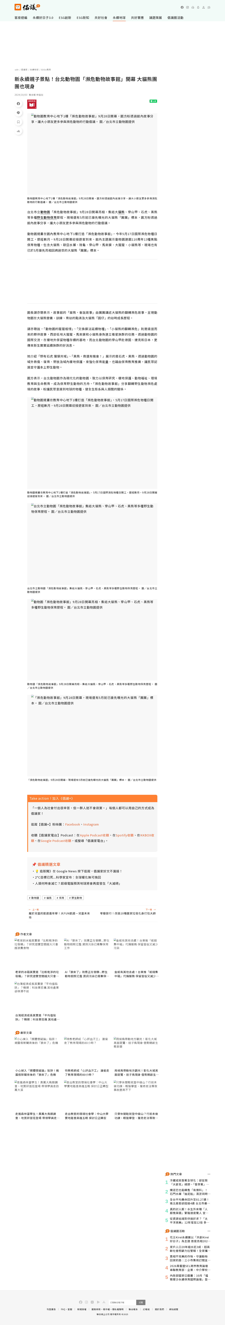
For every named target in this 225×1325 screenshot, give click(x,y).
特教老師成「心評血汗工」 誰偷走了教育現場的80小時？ (87, 1072)
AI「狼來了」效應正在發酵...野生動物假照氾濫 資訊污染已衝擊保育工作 (87, 974)
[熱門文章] (209, 1174)
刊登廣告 (51, 1309)
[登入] (203, 7)
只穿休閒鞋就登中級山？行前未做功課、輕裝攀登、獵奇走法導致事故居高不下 (136, 1116)
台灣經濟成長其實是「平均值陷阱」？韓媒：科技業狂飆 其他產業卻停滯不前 (37, 1017)
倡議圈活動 (175, 17)
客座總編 (21, 17)
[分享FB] (18, 103)
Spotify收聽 (125, 835)
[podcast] (192, 7)
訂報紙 (146, 1309)
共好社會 (101, 17)
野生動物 (77, 898)
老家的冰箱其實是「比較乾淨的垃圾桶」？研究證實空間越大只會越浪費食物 (37, 974)
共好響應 (137, 17)
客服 (70, 1309)
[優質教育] (31, 104)
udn (17, 70)
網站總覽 (173, 1309)
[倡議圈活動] (209, 1231)
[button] (208, 7)
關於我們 (159, 1309)
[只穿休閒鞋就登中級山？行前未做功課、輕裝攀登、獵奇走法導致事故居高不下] (137, 1095)
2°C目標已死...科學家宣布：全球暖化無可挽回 (68, 877)
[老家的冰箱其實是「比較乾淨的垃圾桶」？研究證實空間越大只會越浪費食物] (37, 953)
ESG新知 (83, 17)
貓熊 (49, 898)
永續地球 (119, 17)
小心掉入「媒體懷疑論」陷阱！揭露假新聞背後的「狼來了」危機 (37, 1072)
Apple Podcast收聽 (94, 835)
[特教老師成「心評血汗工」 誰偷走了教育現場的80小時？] (87, 1052)
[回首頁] (27, 7)
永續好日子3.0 (43, 17)
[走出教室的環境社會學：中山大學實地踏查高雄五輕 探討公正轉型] (87, 1095)
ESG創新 (65, 17)
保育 (61, 898)
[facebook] (182, 7)
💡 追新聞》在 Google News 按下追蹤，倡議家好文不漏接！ (79, 871)
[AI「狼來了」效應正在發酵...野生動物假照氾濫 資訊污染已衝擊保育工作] (87, 953)
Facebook (72, 824)
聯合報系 (133, 1309)
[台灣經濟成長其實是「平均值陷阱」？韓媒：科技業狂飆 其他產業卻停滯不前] (37, 997)
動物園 (35, 898)
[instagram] (187, 7)
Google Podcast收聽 (56, 840)
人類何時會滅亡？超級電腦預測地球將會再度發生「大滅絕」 (78, 883)
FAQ (63, 1309)
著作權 (106, 1309)
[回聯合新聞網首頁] (18, 7)
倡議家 (24, 70)
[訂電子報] (198, 7)
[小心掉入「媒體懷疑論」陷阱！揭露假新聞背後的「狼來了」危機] (37, 1052)
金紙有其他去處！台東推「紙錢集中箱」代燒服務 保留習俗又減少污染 (136, 974)
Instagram (91, 824)
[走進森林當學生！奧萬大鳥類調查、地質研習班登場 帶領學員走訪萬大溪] (37, 1095)
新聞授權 (81, 1309)
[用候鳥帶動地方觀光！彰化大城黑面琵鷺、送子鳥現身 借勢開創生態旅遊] (137, 1052)
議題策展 (155, 17)
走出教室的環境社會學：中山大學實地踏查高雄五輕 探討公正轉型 (87, 1116)
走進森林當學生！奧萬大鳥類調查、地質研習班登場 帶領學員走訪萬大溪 (37, 1116)
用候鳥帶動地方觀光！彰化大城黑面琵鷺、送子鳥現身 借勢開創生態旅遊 (136, 1072)
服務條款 (96, 1309)
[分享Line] (18, 112)
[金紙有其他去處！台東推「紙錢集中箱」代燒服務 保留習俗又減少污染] (137, 953)
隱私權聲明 (118, 1309)
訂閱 (141, 1302)
